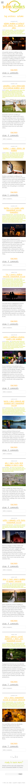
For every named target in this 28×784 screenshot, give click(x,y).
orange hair (11, 155)
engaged (14, 215)
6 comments (10, 72)
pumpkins (15, 527)
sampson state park (14, 281)
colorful (6, 31)
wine (18, 286)
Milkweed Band (18, 468)
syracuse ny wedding (14, 346)
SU (18, 704)
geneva (14, 32)
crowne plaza (22, 342)
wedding (8, 34)
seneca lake (19, 33)
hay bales (11, 527)
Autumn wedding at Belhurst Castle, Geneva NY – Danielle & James (14, 25)
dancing (9, 31)
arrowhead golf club (15, 90)
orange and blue (15, 704)
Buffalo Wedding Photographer (10, 91)
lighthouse (4, 645)
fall (17, 31)
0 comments (10, 195)
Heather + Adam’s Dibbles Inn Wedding (14, 149)
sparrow (12, 283)
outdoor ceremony (11, 33)
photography (4, 95)
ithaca (21, 644)
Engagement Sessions (9, 214)
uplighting (4, 34)
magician (4, 155)
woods (21, 221)
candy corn (17, 152)
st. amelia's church (16, 96)
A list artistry (14, 341)
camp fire (4, 215)
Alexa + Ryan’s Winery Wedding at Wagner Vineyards (14, 580)
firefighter (14, 153)
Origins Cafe (23, 468)
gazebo (12, 217)
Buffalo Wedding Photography (13, 92)
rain (22, 217)
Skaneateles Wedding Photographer (17, 218)
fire (7, 217)
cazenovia (23, 524)
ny (7, 410)
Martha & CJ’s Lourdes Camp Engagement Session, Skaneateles (14, 210)
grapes (6, 281)
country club (17, 342)
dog (11, 215)
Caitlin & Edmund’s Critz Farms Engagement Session (14, 521)
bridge (20, 214)
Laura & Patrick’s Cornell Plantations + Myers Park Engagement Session (14, 639)
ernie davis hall (19, 703)
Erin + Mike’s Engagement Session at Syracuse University (14, 699)
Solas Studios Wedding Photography (13, 156)
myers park (8, 645)
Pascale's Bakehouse (19, 343)
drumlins (3, 343)
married (7, 155)
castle (3, 31)
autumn (17, 30)
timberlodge (23, 96)
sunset (15, 283)
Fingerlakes (4, 217)
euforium (8, 153)
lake (15, 217)
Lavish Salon (9, 343)
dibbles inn (4, 153)
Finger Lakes (4, 32)
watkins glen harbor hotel (15, 587)
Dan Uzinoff (22, 152)
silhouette (23, 33)
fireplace (8, 32)
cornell (20, 643)
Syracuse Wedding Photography (13, 221)
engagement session (20, 215)
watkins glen (8, 587)
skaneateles (8, 218)
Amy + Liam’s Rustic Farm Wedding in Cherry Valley (14, 464)
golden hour (7, 527)
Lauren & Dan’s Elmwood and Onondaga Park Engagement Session (14, 403)
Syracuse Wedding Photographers (17, 157)
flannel (9, 217)
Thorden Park (22, 706)
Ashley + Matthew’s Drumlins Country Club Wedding (14, 338)
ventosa (12, 286)
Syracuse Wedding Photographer (13, 220)
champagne (8, 215)
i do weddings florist (18, 93)
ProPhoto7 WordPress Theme (19, 782)
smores (16, 95)
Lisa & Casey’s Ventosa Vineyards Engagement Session (14, 275)
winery (21, 286)
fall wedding (21, 31)
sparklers (9, 346)
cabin (23, 214)
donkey (20, 278)
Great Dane (9, 584)
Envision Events (14, 31)
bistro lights (19, 467)
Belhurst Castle (22, 30)
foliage (11, 32)
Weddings (11, 30)
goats (3, 527)
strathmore (17, 411)
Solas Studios (20, 95)
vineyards (15, 286)
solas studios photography (10, 219)
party (16, 33)
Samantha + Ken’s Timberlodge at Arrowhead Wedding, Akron (14, 87)
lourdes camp (18, 217)
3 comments (10, 684)
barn (16, 467)
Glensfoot (10, 468)
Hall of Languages (8, 704)
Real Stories (7, 30)
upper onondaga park (18, 413)
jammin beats (21, 153)
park (9, 410)
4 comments (10, 135)
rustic (8, 95)
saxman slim (12, 95)
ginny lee (5, 584)
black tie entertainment (10, 342)
